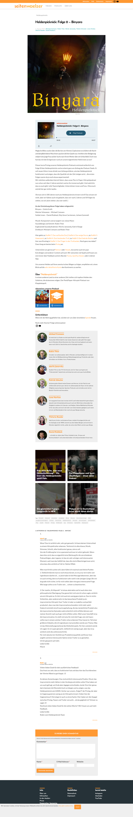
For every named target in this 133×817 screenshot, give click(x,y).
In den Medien (45, 798)
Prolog (58, 244)
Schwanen (70, 522)
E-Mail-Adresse (63, 762)
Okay (78, 807)
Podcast (47, 522)
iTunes (69, 256)
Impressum (109, 1)
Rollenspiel (59, 522)
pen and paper (82, 520)
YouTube (98, 798)
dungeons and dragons (42, 520)
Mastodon (98, 796)
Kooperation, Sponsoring (48, 803)
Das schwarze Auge (81, 518)
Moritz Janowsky (70, 29)
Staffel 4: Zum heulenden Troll (58, 238)
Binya (67, 518)
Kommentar (42, 742)
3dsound (47, 518)
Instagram (98, 793)
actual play (54, 518)
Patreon (58, 250)
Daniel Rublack (50, 30)
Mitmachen (86, 1)
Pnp (37, 522)
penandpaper (91, 520)
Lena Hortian (91, 29)
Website (80, 762)
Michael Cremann (51, 29)
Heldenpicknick (42, 15)
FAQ (92, 1)
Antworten (94, 652)
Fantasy (51, 520)
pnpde (41, 522)
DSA (89, 518)
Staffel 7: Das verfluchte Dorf (57, 235)
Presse (42, 801)
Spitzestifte (77, 522)
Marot (42, 538)
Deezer (81, 256)
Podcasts (58, 6)
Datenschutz (99, 1)
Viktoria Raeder (40, 30)
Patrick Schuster (81, 29)
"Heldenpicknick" (49, 274)
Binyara (73, 518)
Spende (88, 318)
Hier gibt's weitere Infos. (66, 806)
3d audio (41, 518)
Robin (42, 663)
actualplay (61, 518)
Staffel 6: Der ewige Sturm (78, 235)
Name (39, 762)
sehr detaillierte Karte (53, 267)
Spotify (75, 256)
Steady (67, 250)
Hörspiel (75, 520)
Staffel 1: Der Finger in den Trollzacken (64, 241)
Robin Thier (61, 29)
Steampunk (85, 522)
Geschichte (58, 520)
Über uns (68, 6)
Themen (49, 6)
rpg (65, 522)
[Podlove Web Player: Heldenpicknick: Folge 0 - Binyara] (66, 134)
